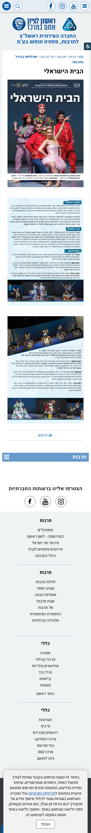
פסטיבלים (45, 530)
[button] (85, 6)
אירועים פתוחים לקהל (45, 549)
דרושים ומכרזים (45, 732)
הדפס (42, 435)
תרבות (61, 56)
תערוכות (45, 720)
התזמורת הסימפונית (45, 614)
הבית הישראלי (63, 71)
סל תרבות (47, 56)
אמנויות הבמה (45, 595)
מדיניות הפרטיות (41, 793)
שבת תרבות (45, 601)
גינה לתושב (45, 758)
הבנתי (45, 824)
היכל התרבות (45, 556)
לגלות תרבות (45, 582)
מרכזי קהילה (45, 659)
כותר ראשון (45, 693)
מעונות (45, 685)
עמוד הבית (76, 56)
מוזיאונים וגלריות (45, 666)
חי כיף (45, 726)
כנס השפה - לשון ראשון (45, 536)
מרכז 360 (45, 752)
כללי (45, 643)
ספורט (45, 653)
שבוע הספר (45, 588)
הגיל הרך (45, 672)
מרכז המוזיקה (45, 739)
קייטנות (45, 679)
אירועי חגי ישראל (45, 543)
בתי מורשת (45, 745)
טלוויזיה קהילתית (45, 620)
